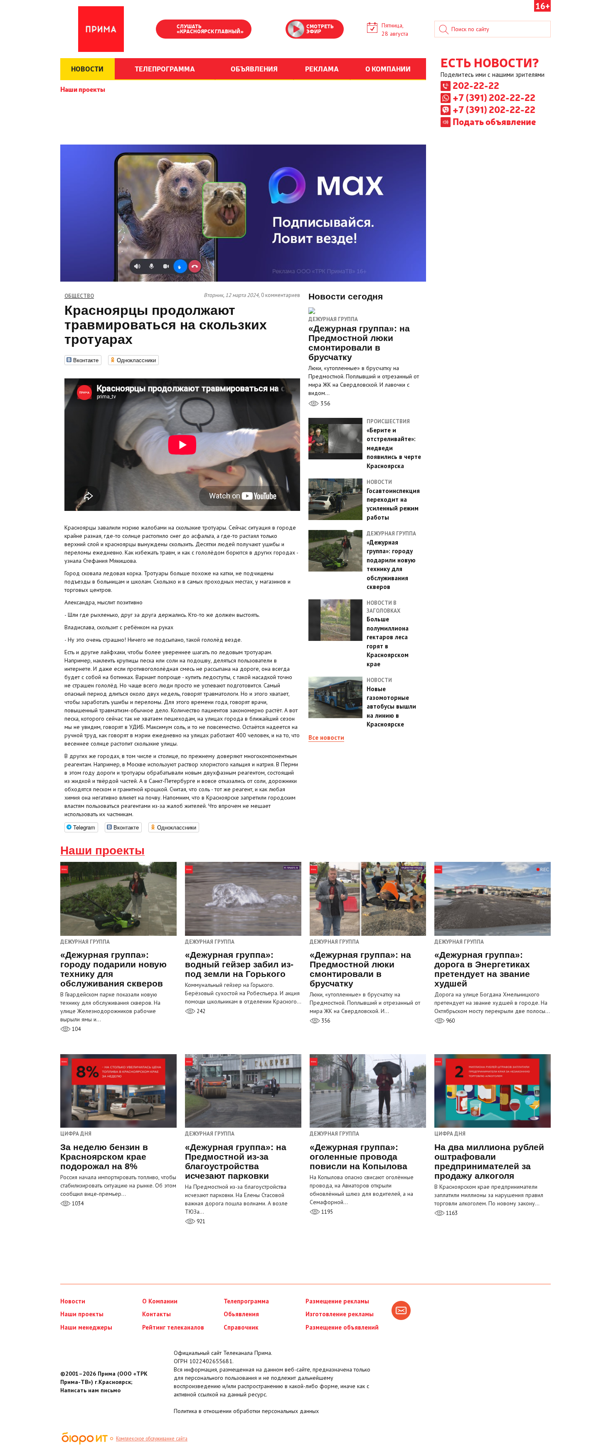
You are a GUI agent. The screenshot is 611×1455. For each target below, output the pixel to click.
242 (200, 1011)
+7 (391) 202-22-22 (494, 97)
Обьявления (241, 1314)
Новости (72, 1301)
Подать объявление (494, 121)
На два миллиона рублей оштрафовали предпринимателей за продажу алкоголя (489, 1161)
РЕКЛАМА (322, 68)
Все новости (326, 737)
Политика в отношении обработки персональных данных (246, 1411)
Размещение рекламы (337, 1301)
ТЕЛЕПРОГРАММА (165, 68)
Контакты (156, 1314)
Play (166, 30)
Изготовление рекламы (340, 1314)
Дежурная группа (333, 319)
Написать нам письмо (90, 1390)
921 (200, 1221)
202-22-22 (476, 85)
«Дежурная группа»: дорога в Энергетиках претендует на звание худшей (482, 969)
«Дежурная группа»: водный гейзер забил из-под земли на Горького (239, 964)
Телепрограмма (246, 1301)
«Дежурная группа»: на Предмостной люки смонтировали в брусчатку (360, 969)
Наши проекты (82, 88)
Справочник (241, 1327)
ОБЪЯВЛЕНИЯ (254, 68)
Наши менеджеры (86, 1327)
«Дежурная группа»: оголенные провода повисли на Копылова (358, 1156)
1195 (326, 1211)
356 (324, 403)
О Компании (159, 1301)
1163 (451, 1213)
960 (450, 1020)
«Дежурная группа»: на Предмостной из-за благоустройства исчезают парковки (235, 1161)
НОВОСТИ (87, 68)
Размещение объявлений (342, 1327)
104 (76, 1029)
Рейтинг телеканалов (173, 1327)
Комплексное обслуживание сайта (151, 1438)
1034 (77, 1203)
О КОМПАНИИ (388, 68)
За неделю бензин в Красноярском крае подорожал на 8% (104, 1156)
